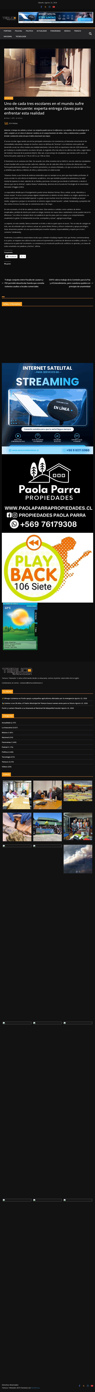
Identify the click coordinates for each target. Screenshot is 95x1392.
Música (67, 31)
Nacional (8, 36)
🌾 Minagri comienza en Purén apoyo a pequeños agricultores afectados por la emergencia (38, 698)
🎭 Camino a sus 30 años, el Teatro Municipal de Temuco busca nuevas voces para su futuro (38, 703)
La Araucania (7, 727)
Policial (18, 31)
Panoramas (55, 31)
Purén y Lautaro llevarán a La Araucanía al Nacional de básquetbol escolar (31, 708)
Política (29, 31)
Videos (4, 767)
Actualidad (42, 31)
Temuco (77, 31)
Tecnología (21, 36)
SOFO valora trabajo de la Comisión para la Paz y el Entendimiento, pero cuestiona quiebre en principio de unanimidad (69, 283)
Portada (7, 31)
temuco (19, 118)
